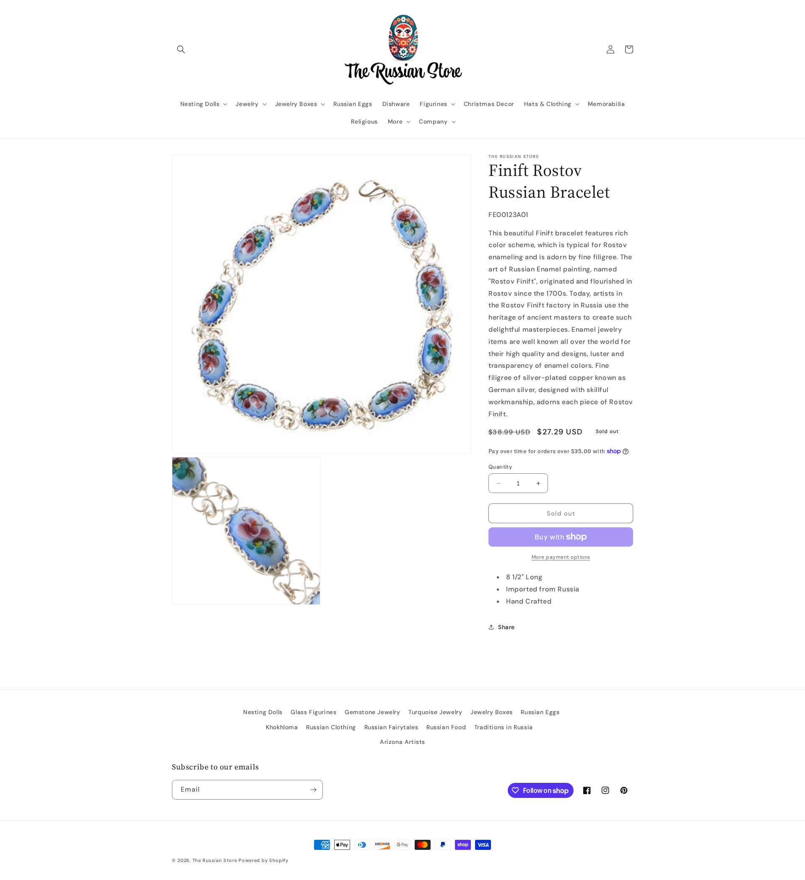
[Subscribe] (313, 790)
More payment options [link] (561, 557)
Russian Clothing (331, 727)
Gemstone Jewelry (372, 712)
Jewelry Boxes (491, 712)
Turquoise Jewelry (435, 712)
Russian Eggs (540, 712)
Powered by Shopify (263, 860)
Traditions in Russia (503, 727)
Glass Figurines (313, 712)
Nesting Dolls (263, 712)
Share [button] (506, 627)
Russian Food (446, 727)
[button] (181, 49)
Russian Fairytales (391, 727)
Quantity (500, 466)
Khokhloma (282, 727)
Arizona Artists (402, 742)
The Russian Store (214, 860)
